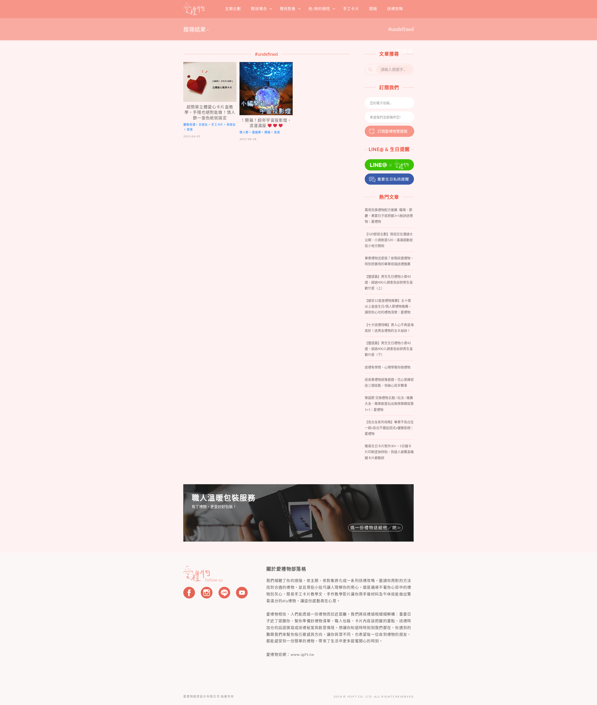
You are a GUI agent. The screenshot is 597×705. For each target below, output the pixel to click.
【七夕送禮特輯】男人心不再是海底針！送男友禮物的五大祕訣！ (389, 327)
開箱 (373, 8)
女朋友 (203, 124)
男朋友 (231, 124)
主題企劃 (233, 8)
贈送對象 (288, 8)
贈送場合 (259, 8)
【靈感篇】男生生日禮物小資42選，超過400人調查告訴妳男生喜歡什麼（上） (389, 282)
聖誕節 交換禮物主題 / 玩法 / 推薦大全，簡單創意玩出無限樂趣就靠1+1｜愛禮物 (389, 403)
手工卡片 (351, 8)
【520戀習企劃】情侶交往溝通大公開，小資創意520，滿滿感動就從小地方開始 (389, 240)
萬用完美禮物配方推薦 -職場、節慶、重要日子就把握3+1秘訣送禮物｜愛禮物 (389, 215)
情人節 (244, 132)
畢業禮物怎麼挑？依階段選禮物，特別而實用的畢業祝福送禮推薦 (389, 261)
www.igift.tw (302, 654)
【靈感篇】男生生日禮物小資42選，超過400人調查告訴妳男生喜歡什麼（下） (389, 348)
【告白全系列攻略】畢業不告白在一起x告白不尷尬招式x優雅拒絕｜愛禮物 (389, 427)
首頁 (194, 9)
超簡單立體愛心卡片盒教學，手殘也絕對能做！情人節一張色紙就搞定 (209, 112)
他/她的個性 (319, 8)
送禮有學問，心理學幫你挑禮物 (387, 367)
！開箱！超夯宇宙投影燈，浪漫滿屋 (266, 123)
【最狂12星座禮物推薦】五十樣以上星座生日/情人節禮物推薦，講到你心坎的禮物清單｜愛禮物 (388, 306)
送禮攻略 (395, 8)
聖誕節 (256, 132)
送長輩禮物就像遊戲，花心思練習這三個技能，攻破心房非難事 (389, 382)
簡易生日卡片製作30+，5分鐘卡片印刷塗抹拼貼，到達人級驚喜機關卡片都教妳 (389, 452)
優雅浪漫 (189, 124)
